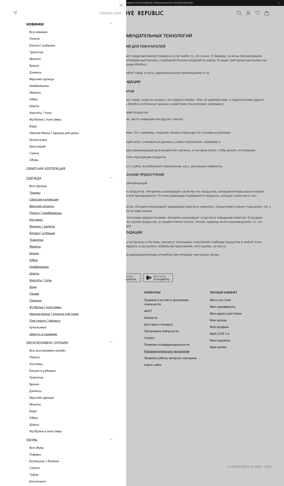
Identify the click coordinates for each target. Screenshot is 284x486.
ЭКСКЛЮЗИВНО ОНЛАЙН (47, 343)
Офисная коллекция (43, 199)
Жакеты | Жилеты (42, 226)
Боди (33, 287)
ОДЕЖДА (33, 178)
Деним (34, 293)
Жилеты (35, 246)
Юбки (33, 260)
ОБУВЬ (31, 440)
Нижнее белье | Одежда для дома (54, 314)
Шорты (34, 273)
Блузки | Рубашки (42, 233)
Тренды (35, 192)
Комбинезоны (39, 266)
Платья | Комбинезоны (45, 213)
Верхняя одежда (41, 206)
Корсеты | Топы (40, 280)
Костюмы (36, 219)
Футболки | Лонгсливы (45, 307)
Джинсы (35, 300)
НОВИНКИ (35, 24)
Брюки (34, 253)
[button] (121, 5)
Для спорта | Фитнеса (44, 320)
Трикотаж (36, 240)
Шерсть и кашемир (43, 334)
